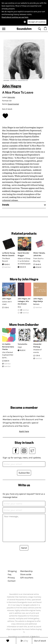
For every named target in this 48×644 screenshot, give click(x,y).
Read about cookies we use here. (15, 17)
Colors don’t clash (7, 303)
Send (24, 547)
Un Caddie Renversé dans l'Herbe (8, 346)
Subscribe (24, 472)
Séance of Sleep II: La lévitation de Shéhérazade (24, 261)
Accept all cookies (37, 21)
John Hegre (11, 86)
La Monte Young (8, 253)
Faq (9, 574)
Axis (19, 307)
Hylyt (20, 347)
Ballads (36, 304)
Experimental (13, 104)
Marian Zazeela (8, 255)
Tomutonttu (22, 344)
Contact (11, 581)
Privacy (11, 577)
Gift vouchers (26, 577)
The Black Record (6, 259)
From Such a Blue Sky (38, 259)
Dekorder (11, 97)
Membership (26, 571)
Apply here (24, 431)
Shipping (12, 571)
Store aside (25, 574)
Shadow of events (37, 351)
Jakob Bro (37, 255)
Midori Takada (39, 253)
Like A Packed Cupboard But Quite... (7, 355)
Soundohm (24, 28)
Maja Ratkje (38, 301)
